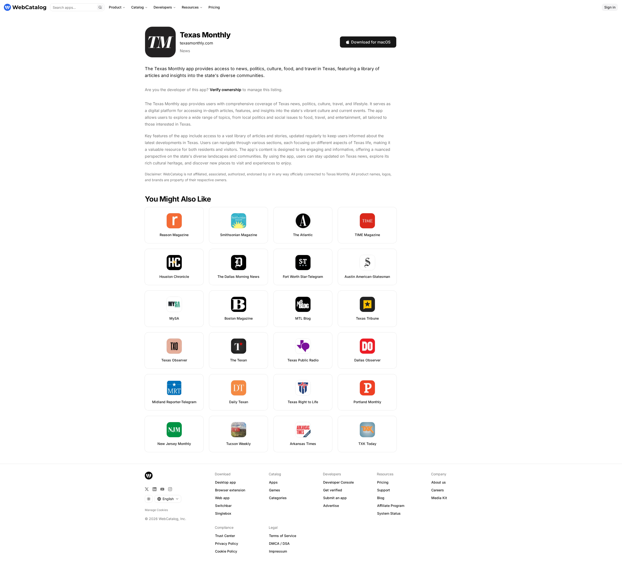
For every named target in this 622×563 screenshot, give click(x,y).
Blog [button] (380, 498)
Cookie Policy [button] (226, 551)
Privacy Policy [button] (226, 543)
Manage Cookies (156, 510)
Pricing (214, 7)
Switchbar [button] (223, 505)
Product (115, 7)
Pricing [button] (383, 482)
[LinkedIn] (154, 489)
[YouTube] (162, 489)
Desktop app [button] (225, 482)
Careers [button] (437, 490)
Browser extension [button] (230, 490)
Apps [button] (273, 482)
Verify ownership (225, 89)
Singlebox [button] (223, 513)
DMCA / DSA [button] (279, 543)
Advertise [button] (331, 505)
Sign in (609, 7)
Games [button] (274, 490)
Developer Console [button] (338, 482)
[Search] (100, 7)
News (185, 50)
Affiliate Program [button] (390, 505)
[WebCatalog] (149, 475)
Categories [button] (278, 498)
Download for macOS (370, 42)
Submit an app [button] (335, 498)
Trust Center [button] (225, 536)
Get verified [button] (332, 490)
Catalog (137, 7)
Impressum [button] (278, 551)
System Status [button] (389, 513)
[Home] (25, 7)
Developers (163, 7)
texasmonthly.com (196, 43)
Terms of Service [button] (282, 536)
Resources (190, 7)
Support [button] (383, 490)
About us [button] (438, 482)
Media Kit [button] (439, 498)
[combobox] (168, 499)
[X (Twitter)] (147, 489)
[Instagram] (170, 489)
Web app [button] (222, 498)
